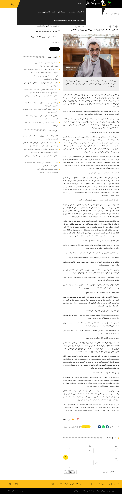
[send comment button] (65, 457)
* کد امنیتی (113, 471)
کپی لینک (86, 427)
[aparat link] (16, 484)
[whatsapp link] (103, 426)
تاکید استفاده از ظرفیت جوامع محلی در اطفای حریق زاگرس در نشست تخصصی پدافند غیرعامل (41, 71)
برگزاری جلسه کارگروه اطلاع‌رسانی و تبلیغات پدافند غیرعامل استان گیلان (41, 117)
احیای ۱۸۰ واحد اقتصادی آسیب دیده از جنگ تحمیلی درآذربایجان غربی (40, 111)
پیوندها (101, 484)
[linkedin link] (99, 426)
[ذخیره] (83, 26)
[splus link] (107, 426)
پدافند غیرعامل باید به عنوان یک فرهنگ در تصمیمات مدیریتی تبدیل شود (40, 104)
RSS (52, 484)
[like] (78, 419)
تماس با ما (115, 484)
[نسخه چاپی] (76, 27)
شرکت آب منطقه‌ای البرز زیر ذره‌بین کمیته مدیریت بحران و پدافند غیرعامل (41, 78)
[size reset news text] (113, 27)
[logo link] (96, 12)
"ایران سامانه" (10, 491)
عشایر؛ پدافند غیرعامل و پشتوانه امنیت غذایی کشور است (41, 98)
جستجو (94, 484)
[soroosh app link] (10, 484)
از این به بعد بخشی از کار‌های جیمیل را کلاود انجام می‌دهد (41, 124)
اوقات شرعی (74, 484)
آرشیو (88, 484)
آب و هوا (82, 484)
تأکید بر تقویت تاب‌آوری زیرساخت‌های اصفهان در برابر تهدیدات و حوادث (40, 84)
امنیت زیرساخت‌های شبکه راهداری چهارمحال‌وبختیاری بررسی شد (46, 64)
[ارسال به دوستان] (79, 27)
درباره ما (108, 484)
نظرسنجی (59, 484)
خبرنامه (66, 484)
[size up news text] (110, 27)
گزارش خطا (67, 419)
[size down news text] (116, 27)
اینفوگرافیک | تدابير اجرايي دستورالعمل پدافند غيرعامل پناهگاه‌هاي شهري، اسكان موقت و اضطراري (40, 91)
